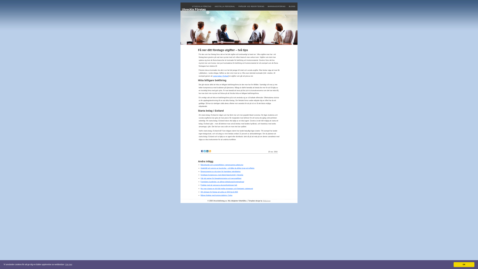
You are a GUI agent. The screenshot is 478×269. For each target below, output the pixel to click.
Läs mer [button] (68, 264)
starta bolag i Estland (220, 76)
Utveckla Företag (201, 6)
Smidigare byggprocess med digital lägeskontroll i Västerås (222, 175)
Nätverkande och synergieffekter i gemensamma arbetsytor (222, 165)
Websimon (266, 201)
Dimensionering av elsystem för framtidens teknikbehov (221, 171)
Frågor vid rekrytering (251, 6)
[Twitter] (205, 151)
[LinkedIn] (207, 151)
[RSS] (210, 151)
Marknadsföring (277, 6)
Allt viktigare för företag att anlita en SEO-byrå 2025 (219, 192)
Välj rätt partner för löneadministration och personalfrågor (221, 178)
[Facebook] (202, 151)
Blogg (292, 6)
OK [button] (464, 265)
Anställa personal (225, 6)
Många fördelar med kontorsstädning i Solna (216, 195)
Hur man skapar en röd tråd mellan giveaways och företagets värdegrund (227, 189)
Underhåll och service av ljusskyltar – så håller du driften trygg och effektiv (227, 168)
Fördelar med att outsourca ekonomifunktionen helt (219, 185)
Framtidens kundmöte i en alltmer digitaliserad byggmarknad (222, 182)
